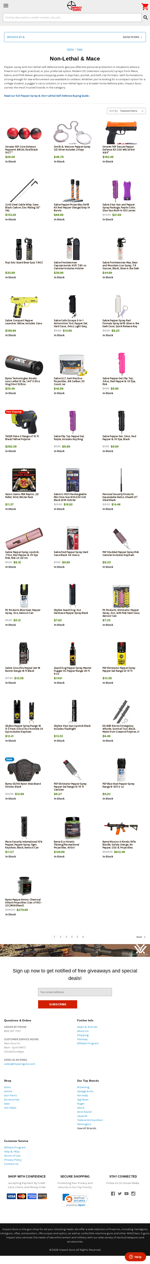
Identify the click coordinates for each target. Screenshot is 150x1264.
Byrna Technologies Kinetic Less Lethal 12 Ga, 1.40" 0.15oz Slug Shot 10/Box (22, 381)
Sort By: (113, 110)
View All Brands (86, 1128)
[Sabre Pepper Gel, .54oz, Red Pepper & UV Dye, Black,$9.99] (121, 423)
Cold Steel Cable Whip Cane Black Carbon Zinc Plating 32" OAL (22, 207)
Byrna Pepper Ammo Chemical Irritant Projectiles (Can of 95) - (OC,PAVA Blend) (23, 902)
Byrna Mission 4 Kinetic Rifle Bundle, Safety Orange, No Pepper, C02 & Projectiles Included (119, 846)
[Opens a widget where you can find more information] (135, 1257)
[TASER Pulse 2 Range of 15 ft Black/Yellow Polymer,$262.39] (24, 423)
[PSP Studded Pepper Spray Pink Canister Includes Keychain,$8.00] (121, 539)
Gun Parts (10, 1095)
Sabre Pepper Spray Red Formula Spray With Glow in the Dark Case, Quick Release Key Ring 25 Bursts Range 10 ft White (121, 326)
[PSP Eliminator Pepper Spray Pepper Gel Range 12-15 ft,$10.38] (121, 655)
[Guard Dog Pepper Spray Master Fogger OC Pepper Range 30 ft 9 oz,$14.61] (73, 655)
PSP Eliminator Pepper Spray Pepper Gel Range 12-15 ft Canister (70, 786)
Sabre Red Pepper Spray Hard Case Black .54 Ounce (71, 553)
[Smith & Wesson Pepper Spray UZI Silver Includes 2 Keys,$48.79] (73, 133)
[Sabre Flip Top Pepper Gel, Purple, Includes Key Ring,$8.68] (73, 423)
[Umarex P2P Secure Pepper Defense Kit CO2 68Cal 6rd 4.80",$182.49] (121, 133)
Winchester (84, 1112)
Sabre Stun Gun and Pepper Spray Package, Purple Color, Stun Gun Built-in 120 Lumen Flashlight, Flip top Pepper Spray (121, 209)
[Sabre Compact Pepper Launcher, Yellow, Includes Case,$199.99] (24, 307)
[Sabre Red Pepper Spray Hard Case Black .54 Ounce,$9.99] (73, 539)
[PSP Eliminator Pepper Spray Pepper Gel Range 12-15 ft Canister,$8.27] (73, 770)
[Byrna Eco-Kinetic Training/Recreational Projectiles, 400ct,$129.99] (73, 828)
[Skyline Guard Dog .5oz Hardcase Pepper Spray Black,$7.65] (73, 597)
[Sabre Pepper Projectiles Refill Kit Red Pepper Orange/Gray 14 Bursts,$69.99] (73, 191)
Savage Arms (85, 1091)
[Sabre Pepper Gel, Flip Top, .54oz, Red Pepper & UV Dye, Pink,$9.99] (121, 365)
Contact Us (11, 1164)
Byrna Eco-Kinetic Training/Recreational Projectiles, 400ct (66, 844)
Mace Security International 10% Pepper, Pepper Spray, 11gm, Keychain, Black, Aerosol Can (23, 844)
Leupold (82, 1116)
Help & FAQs (12, 1151)
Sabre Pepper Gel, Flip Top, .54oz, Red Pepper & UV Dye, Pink (119, 381)
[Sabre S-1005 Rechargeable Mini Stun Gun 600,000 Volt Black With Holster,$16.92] (73, 481)
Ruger (81, 1103)
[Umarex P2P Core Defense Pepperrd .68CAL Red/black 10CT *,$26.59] (24, 133)
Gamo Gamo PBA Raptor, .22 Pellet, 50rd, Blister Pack (22, 496)
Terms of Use (12, 1155)
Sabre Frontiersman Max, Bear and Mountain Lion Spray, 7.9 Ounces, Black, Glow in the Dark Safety (121, 267)
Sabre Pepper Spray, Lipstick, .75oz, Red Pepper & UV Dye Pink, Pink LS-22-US (22, 555)
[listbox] (133, 111)
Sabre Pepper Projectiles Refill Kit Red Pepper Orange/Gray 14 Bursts (72, 207)
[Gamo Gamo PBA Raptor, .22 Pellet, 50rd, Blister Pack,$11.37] (24, 481)
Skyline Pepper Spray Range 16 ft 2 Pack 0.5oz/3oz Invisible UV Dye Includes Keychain (24, 728)
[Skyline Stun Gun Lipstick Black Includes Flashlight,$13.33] (73, 713)
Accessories (12, 1099)
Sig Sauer (83, 1099)
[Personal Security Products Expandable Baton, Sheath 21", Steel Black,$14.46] (121, 481)
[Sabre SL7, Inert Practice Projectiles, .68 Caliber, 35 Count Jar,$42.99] (73, 365)
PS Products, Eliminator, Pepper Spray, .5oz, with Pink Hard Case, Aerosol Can (121, 613)
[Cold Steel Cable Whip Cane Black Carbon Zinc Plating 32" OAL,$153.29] (24, 191)
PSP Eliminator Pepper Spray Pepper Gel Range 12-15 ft (119, 669)
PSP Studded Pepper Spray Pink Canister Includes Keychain (121, 553)
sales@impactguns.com (19, 1064)
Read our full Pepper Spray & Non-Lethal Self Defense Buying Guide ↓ (47, 95)
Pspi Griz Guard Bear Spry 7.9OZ (24, 262)
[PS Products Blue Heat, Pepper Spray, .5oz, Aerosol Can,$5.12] (24, 597)
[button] (75, 37)
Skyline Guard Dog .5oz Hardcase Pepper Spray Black (71, 611)
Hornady (82, 1095)
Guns (7, 1087)
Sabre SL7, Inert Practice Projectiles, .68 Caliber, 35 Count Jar (69, 381)
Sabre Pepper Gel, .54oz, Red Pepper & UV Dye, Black (119, 438)
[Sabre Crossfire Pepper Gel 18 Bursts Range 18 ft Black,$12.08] (24, 655)
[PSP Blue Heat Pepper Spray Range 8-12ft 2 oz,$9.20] (121, 770)
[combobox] (72, 17)
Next (139, 937)
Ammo (8, 1091)
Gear (7, 1103)
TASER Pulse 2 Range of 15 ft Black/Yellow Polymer (22, 438)
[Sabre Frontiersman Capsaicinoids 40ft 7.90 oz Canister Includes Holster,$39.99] (73, 249)
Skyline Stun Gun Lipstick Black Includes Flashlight (72, 727)
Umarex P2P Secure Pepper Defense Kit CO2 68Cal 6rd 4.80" (119, 149)
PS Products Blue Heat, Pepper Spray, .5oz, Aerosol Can (22, 611)
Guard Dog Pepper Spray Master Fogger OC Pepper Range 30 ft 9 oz (72, 670)
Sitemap (82, 1039)
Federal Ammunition (90, 1120)
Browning (83, 1087)
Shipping (82, 1035)
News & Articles (87, 1027)
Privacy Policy (13, 1159)
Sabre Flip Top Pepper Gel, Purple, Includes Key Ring (69, 438)
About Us (83, 1031)
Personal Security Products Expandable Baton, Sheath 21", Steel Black (120, 497)
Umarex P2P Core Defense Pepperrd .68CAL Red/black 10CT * (21, 149)
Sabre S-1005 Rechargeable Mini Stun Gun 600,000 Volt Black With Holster (70, 497)
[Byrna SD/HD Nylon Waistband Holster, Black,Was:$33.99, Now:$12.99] (24, 770)
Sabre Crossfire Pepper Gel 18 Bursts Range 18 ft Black (22, 669)
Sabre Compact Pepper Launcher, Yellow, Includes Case (23, 322)
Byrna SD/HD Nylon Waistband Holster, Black (23, 785)
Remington (84, 1124)
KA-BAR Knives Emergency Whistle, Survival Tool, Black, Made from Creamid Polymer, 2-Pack (121, 730)
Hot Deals (10, 1107)
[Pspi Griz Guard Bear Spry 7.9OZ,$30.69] (24, 249)
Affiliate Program (88, 1043)
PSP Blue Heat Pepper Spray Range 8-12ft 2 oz (119, 785)
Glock (80, 1107)
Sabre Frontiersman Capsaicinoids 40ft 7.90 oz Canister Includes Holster (70, 265)
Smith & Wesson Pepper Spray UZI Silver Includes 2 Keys (72, 148)
